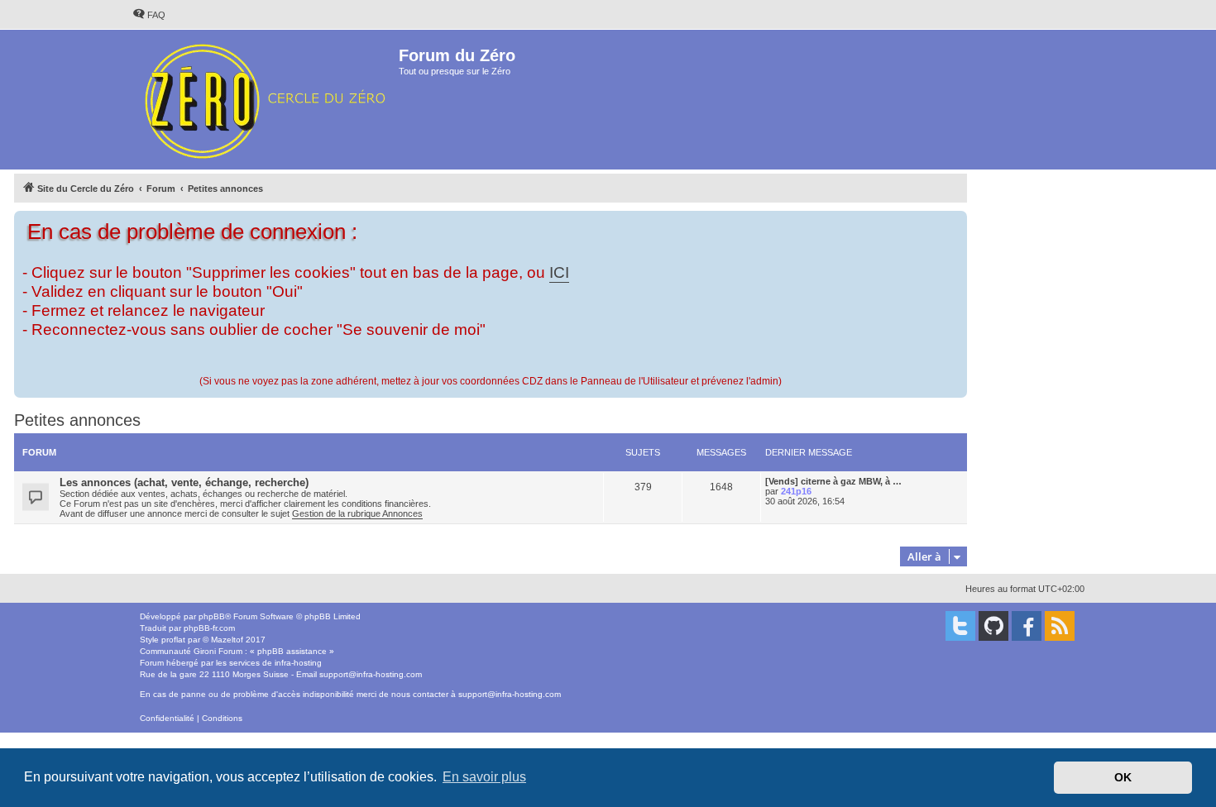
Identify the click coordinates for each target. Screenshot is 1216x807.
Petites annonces (77, 420)
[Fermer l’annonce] (956, 220)
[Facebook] (1026, 626)
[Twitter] (960, 626)
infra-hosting (298, 662)
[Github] (993, 626)
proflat (173, 639)
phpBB (212, 616)
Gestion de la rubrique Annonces (357, 513)
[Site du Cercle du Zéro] (265, 99)
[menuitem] (148, 15)
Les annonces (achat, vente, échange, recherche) (184, 482)
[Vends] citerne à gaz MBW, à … (833, 481)
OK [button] (1123, 777)
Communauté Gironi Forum (191, 651)
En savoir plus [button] (484, 777)
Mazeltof (227, 639)
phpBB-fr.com (209, 628)
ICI (559, 272)
